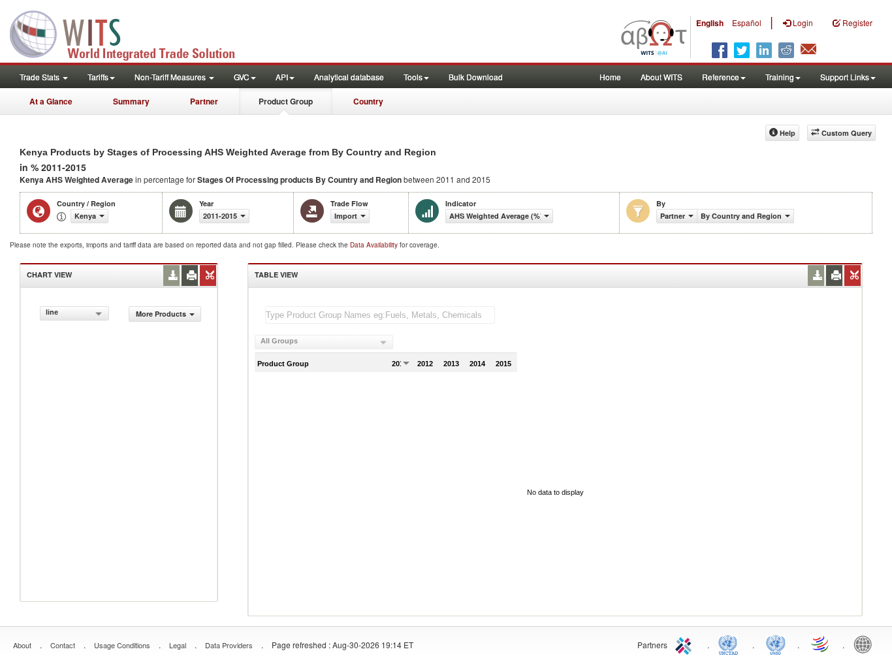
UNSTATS (776, 644)
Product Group (286, 101)
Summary (131, 101)
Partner (204, 101)
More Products (161, 314)
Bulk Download (476, 76)
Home (610, 76)
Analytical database (349, 76)
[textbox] (380, 315)
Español (746, 22)
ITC (686, 644)
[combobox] (74, 313)
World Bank (866, 644)
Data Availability (375, 244)
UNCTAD (731, 644)
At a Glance (50, 101)
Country (368, 101)
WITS (130, 32)
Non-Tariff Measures (171, 76)
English (710, 23)
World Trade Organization (821, 644)
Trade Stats (40, 76)
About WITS (661, 76)
